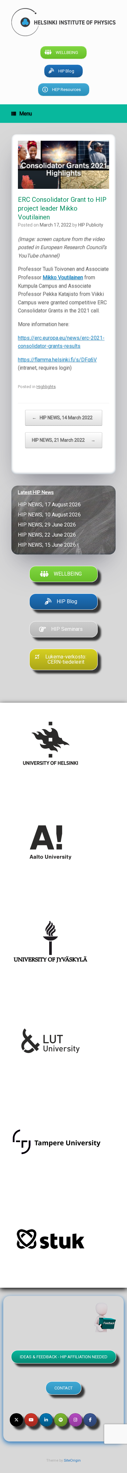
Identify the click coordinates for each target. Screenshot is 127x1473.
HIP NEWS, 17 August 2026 (50, 505)
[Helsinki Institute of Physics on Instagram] (75, 1420)
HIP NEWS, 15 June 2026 (48, 545)
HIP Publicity (90, 225)
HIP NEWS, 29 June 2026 (48, 525)
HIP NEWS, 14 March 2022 (63, 417)
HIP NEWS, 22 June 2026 (48, 535)
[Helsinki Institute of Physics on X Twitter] (16, 1420)
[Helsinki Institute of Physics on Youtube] (31, 1420)
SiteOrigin (72, 1460)
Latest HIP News (36, 492)
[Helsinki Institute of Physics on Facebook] (90, 1420)
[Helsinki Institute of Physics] (63, 22)
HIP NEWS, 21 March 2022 (63, 440)
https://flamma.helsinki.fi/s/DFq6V (57, 360)
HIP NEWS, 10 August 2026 (50, 515)
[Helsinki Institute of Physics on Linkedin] (46, 1420)
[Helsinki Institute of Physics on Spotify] (60, 1420)
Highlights (46, 386)
